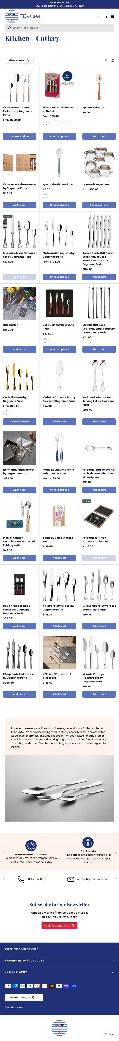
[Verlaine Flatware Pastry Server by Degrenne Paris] (59, 375)
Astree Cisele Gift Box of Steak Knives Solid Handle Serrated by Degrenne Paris (98, 258)
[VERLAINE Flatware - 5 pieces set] (59, 652)
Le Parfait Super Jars (96, 184)
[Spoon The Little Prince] (59, 163)
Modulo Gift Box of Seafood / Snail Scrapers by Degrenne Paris (98, 328)
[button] (105, 16)
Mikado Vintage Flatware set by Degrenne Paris (93, 677)
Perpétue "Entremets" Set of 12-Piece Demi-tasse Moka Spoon (99, 473)
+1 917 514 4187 (36, 879)
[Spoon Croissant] (99, 86)
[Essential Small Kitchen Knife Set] (59, 86)
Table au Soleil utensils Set (58, 539)
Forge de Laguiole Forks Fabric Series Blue (58, 471)
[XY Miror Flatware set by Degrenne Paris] (59, 584)
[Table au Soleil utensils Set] (59, 516)
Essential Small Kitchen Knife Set (58, 109)
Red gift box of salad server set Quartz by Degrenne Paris (16, 609)
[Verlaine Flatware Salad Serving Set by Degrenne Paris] (99, 375)
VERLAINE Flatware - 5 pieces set (57, 676)
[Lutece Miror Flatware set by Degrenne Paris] (99, 584)
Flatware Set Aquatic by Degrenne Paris (59, 255)
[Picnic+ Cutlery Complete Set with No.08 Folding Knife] (19, 516)
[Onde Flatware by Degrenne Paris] (19, 375)
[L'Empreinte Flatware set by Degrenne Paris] (19, 652)
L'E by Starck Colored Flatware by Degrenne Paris (17, 111)
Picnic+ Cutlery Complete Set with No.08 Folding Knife (19, 541)
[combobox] (59, 28)
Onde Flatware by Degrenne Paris (14, 399)
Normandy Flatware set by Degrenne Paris (18, 471)
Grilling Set (10, 325)
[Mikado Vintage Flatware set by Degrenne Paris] (99, 652)
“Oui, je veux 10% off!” (59, 925)
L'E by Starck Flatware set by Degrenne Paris (19, 186)
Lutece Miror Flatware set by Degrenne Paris (99, 607)
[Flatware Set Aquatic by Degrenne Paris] (59, 231)
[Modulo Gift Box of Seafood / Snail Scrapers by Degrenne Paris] (99, 303)
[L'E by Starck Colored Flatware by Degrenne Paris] (19, 86)
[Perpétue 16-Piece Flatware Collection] (99, 516)
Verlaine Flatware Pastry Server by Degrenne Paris (59, 399)
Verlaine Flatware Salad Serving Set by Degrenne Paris (98, 401)
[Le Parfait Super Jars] (99, 163)
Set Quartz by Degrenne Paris (58, 326)
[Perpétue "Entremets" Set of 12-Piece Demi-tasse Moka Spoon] (99, 448)
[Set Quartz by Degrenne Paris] (59, 303)
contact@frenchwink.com (93, 879)
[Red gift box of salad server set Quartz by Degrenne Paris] (19, 584)
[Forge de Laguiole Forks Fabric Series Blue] (59, 448)
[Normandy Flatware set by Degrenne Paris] (19, 448)
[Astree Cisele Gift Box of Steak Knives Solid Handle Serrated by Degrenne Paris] (99, 231)
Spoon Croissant (93, 107)
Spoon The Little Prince (58, 184)
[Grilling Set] (19, 303)
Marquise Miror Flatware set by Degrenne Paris (19, 255)
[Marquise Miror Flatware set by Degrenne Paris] (19, 231)
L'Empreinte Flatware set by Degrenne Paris (19, 676)
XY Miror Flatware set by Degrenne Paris (58, 607)
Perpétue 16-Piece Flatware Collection (95, 539)
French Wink (18, 1007)
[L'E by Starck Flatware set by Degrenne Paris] (19, 163)
